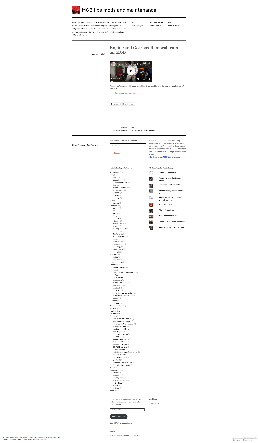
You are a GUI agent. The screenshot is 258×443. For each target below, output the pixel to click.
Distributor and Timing (121, 329)
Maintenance (117, 234)
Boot (114, 177)
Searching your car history (122, 293)
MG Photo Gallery (156, 22)
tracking (118, 383)
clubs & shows (155, 26)
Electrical (113, 206)
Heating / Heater (119, 229)
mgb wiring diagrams (167, 172)
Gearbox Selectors (119, 339)
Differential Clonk (119, 326)
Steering (115, 378)
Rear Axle (116, 260)
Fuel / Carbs (117, 224)
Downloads (116, 285)
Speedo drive (117, 262)
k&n (116, 226)
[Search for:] (128, 146)
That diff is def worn (167, 210)
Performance (115, 314)
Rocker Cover (117, 244)
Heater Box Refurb (119, 344)
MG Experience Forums (168, 216)
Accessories (115, 172)
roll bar (115, 195)
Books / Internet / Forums (122, 272)
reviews (115, 203)
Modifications (115, 311)
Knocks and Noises (117, 306)
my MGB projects (138, 26)
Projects (113, 316)
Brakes (115, 373)
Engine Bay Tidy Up (120, 334)
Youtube (115, 303)
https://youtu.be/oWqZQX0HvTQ (123, 93)
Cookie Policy (42, 439)
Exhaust (115, 221)
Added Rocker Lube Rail (121, 319)
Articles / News (118, 267)
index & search (174, 26)
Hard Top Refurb (118, 342)
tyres (117, 388)
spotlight (116, 360)
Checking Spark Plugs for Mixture (172, 221)
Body (112, 175)
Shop (112, 368)
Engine (112, 213)
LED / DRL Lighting (119, 347)
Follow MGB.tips (118, 416)
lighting (115, 208)
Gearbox (113, 254)
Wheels (115, 386)
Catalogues (117, 280)
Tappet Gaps (117, 249)
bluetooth (119, 190)
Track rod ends (121, 380)
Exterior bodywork (119, 182)
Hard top (115, 185)
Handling (115, 375)
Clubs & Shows (118, 283)
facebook (116, 288)
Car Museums (117, 278)
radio (114, 211)
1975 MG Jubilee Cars (123, 296)
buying (171, 22)
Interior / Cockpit (119, 188)
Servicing (116, 247)
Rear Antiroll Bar (118, 355)
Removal (115, 242)
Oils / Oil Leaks (118, 237)
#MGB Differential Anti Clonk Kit (172, 227)
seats (117, 193)
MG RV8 (113, 308)
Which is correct (165, 204)
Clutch (115, 257)
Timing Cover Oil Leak (121, 365)
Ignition (115, 231)
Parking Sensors (118, 350)
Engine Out (116, 337)
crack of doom (118, 180)
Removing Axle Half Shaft (169, 185)
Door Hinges (117, 332)
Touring (115, 298)
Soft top (115, 198)
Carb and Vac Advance (121, 321)
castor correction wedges (122, 324)
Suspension (114, 370)
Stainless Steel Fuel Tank (122, 362)
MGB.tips (135, 22)
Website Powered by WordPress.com (85, 145)
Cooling (115, 216)
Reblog (118, 275)
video (114, 301)
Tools (112, 391)
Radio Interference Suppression (125, 352)
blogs (114, 270)
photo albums (118, 290)
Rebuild (115, 239)
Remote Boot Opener (121, 357)
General (113, 265)
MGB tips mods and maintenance (119, 10)
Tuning (115, 252)
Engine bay (116, 218)
